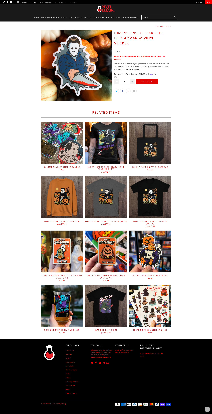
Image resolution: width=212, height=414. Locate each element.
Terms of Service (71, 393)
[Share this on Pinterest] (128, 91)
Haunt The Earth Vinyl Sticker (150, 251)
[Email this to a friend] (134, 91)
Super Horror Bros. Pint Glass (62, 306)
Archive (105, 17)
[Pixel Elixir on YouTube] (11, 2)
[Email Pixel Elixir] (18, 2)
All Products (70, 366)
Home (36, 17)
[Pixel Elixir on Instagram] (14, 2)
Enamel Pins (26, 2)
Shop (62, 17)
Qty (115, 77)
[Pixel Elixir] (106, 8)
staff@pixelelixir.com (126, 350)
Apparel (48, 2)
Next (168, 26)
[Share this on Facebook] (122, 91)
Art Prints (38, 2)
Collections (75, 17)
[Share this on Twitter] (116, 91)
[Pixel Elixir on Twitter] (4, 2)
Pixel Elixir (49, 404)
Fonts (56, 17)
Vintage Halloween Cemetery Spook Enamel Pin (62, 251)
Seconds (72, 2)
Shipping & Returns (120, 17)
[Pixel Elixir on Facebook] (7, 2)
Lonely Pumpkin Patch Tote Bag (150, 143)
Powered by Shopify (59, 404)
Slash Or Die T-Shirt (106, 306)
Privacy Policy (70, 386)
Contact (134, 17)
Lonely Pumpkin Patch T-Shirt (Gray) (106, 197)
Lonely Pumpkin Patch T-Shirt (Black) (150, 197)
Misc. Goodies (60, 2)
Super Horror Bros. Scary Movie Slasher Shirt (106, 143)
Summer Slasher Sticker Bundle (62, 143)
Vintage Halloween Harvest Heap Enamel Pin (106, 251)
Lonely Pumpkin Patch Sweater (62, 197)
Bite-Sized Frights (92, 17)
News (43, 17)
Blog (49, 17)
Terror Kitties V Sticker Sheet (150, 306)
